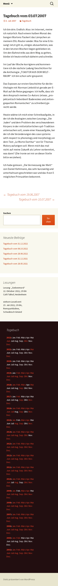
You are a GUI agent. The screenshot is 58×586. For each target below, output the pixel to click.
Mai (32, 349)
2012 (8, 455)
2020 (8, 361)
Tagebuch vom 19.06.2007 (21, 194)
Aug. (17, 376)
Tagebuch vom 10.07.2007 (37, 199)
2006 (8, 526)
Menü (6, 3)
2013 (8, 443)
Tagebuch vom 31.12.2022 (15, 243)
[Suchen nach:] (52, 3)
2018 (8, 384)
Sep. (21, 376)
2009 (8, 490)
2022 (8, 337)
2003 (8, 537)
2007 (8, 514)
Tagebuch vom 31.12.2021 (15, 258)
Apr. (28, 372)
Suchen (7, 213)
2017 (8, 396)
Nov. (31, 399)
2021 (8, 349)
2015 (8, 420)
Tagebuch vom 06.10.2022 (15, 248)
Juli (12, 376)
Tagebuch (26, 20)
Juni (8, 340)
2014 (8, 431)
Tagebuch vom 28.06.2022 (15, 253)
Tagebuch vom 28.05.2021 (15, 263)
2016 (8, 408)
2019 (8, 372)
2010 (8, 479)
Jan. (14, 384)
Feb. (18, 372)
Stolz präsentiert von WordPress (19, 579)
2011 (8, 467)
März (23, 372)
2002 (8, 549)
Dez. (8, 344)
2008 (8, 502)
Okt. (26, 340)
